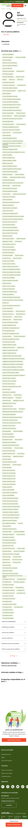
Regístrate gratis (19, 1)
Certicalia (3, 8)
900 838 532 (5, 796)
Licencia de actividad (8, 632)
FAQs (2, 757)
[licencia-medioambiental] (25, 638)
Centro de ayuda (6, 760)
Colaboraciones (6, 776)
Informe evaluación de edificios (11, 649)
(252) (20, 51)
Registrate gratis (14, 740)
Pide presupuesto (17, 5)
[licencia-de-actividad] (25, 633)
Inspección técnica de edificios (10, 643)
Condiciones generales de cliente (17, 818)
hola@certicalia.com (7, 801)
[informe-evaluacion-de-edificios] (25, 649)
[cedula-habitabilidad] (25, 622)
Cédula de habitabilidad (9, 621)
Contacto (9, 805)
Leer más (6, 34)
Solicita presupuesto (13, 824)
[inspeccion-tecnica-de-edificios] (25, 644)
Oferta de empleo (6, 773)
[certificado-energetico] (25, 627)
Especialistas (9, 8)
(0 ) (19, 663)
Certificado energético (8, 627)
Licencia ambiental (7, 638)
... (1, 34)
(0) (26, 20)
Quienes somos (6, 754)
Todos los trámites (7, 770)
